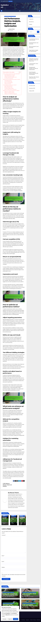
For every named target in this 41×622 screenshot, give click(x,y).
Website (3, 567)
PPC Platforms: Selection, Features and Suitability (7, 485)
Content (30, 24)
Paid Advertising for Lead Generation (10, 16)
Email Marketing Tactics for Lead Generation (29, 603)
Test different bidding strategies (9, 88)
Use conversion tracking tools (8, 78)
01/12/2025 (25, 596)
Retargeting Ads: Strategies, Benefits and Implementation (33, 68)
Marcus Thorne (11, 29)
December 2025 (32, 85)
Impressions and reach (7, 83)
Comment (4, 535)
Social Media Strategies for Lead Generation (29, 592)
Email (3, 561)
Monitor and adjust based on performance (10, 89)
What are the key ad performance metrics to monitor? (11, 79)
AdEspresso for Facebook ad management (10, 93)
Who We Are (31, 21)
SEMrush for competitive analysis (9, 91)
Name (3, 555)
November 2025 (32, 88)
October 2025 (31, 90)
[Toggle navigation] (19, 11)
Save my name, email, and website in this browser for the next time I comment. (13, 575)
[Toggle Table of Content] (19, 72)
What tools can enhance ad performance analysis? (11, 90)
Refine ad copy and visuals (8, 87)
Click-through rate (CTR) (7, 80)
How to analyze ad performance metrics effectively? (11, 73)
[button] (37, 10)
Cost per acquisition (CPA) (8, 81)
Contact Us (31, 19)
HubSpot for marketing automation (9, 92)
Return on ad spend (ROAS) (8, 82)
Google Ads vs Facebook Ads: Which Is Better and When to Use (33, 59)
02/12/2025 (5, 596)
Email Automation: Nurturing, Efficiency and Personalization (33, 73)
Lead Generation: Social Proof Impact (29, 594)
